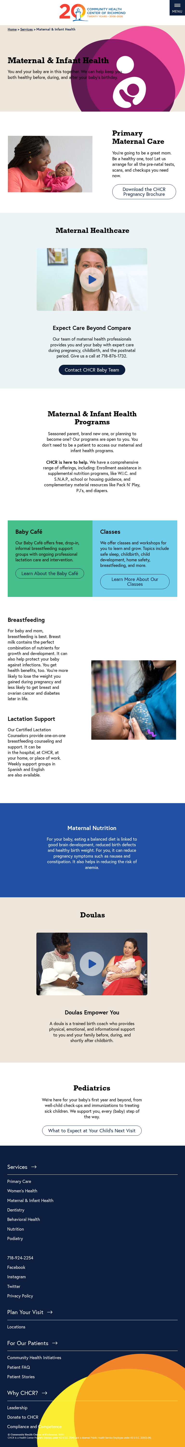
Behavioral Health (23, 1219)
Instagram (16, 1276)
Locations (16, 1327)
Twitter (13, 1286)
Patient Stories (21, 1376)
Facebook (16, 1267)
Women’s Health (22, 1191)
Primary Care (19, 1181)
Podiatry (15, 1238)
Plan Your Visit (25, 1312)
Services (17, 1167)
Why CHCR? (22, 1393)
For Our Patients (27, 1343)
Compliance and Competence (34, 1426)
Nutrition (15, 1229)
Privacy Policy (20, 1296)
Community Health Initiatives (34, 1357)
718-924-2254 (20, 1258)
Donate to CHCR (22, 1417)
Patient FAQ (18, 1367)
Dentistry (15, 1210)
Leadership (17, 1407)
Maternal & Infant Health (30, 1200)
